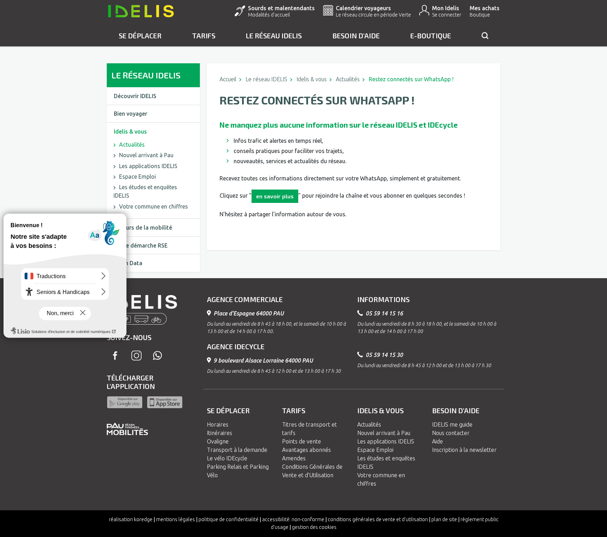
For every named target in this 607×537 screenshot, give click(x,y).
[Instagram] (136, 355)
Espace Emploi (375, 450)
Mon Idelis (445, 8)
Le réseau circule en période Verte (373, 15)
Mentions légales (175, 519)
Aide (437, 441)
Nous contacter (451, 433)
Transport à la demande (237, 450)
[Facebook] (115, 355)
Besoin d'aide (356, 35)
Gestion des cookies (314, 527)
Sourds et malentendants (281, 8)
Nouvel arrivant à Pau (383, 433)
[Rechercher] (485, 35)
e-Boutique (430, 35)
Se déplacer (140, 35)
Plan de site (444, 519)
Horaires (217, 424)
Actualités (369, 424)
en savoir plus (275, 196)
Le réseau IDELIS (274, 35)
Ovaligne (218, 441)
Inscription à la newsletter (464, 450)
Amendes (294, 458)
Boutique (480, 15)
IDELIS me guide (452, 424)
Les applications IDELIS (385, 441)
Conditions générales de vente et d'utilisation (378, 519)
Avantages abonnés (306, 450)
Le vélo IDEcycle (227, 458)
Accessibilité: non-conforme (293, 519)
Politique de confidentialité (228, 519)
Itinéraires (219, 433)
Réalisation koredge (130, 519)
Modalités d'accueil (269, 15)
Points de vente (301, 441)
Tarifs (203, 35)
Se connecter (446, 15)
